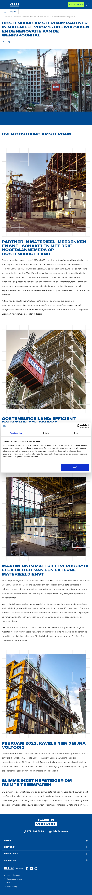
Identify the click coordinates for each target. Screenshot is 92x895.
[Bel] (87, 4)
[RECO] (9, 868)
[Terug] (4, 41)
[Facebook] (27, 868)
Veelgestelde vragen (12, 875)
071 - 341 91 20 (35, 831)
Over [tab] (76, 433)
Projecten (13, 12)
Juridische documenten (13, 879)
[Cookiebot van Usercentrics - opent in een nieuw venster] (78, 426)
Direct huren (75, 4)
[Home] (5, 11)
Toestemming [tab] (16, 433)
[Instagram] (35, 868)
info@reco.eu (61, 831)
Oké (75, 467)
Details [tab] (46, 433)
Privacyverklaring (10, 886)
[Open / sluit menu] (4, 4)
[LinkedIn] (31, 868)
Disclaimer (8, 883)
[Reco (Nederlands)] (14, 4)
